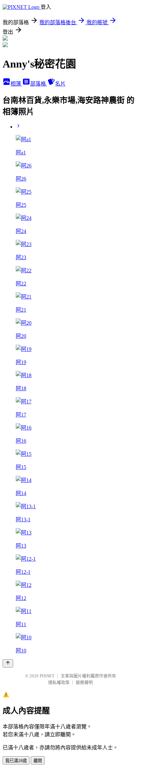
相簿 (16, 84)
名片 (60, 84)
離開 (37, 760)
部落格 (38, 84)
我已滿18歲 (16, 760)
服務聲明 (84, 682)
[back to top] (8, 663)
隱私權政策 (59, 682)
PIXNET (47, 675)
